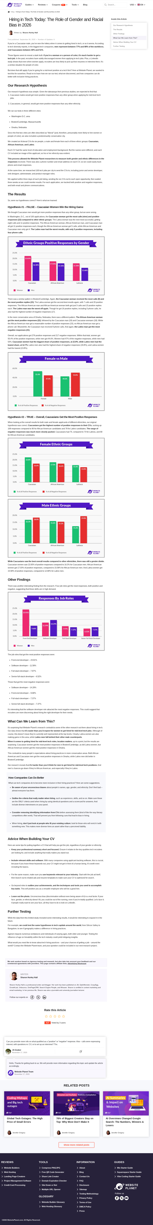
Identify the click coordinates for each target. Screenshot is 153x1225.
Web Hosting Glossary (52, 1206)
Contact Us (84, 1176)
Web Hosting (10, 1172)
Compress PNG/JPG (51, 1168)
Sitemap (83, 1189)
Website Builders (11, 1168)
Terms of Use (85, 1202)
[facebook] (117, 1198)
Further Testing (119, 46)
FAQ (81, 1181)
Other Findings (118, 34)
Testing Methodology (88, 1194)
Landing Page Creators (14, 1176)
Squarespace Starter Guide (129, 1172)
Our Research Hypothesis (123, 25)
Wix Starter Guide (125, 1168)
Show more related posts (76, 1145)
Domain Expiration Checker (54, 1181)
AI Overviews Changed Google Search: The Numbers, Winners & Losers (125, 1122)
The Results (117, 29)
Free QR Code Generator (53, 1172)
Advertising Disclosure (77, 963)
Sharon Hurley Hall (30, 33)
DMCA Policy (85, 1207)
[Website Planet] (9, 12)
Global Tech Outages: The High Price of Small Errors (25, 1120)
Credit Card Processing (14, 1185)
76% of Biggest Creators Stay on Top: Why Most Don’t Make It (74, 1120)
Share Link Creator (50, 1176)
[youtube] (126, 1198)
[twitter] (122, 1198)
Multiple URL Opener (51, 1189)
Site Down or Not (49, 1185)
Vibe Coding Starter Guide (129, 1176)
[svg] (32, 997)
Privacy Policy (85, 1198)
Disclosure (84, 1185)
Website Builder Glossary (53, 1202)
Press (82, 1211)
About (82, 1168)
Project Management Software (17, 1181)
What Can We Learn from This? (125, 38)
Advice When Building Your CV (124, 42)
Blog (81, 1172)
